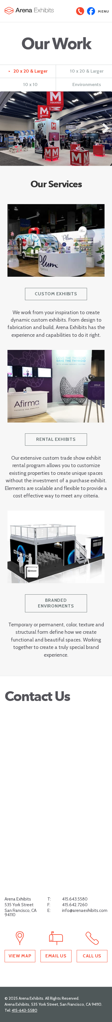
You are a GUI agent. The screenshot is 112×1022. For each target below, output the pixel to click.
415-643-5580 (24, 1010)
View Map (20, 956)
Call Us (92, 956)
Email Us (56, 956)
